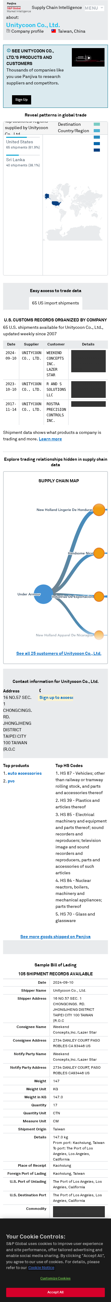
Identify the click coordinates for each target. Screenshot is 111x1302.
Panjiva (19, 7)
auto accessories (25, 773)
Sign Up (21, 99)
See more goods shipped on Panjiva (55, 937)
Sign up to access (56, 698)
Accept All (55, 1292)
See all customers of (58, 653)
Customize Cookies (55, 1278)
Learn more (50, 439)
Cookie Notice (41, 1268)
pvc (11, 781)
